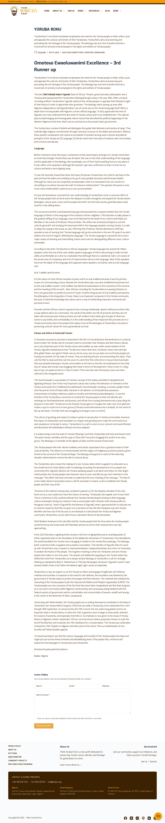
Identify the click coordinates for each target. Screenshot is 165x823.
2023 (64, 53)
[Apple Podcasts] (143, 818)
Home (47, 11)
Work (80, 11)
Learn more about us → (71, 764)
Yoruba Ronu (99, 53)
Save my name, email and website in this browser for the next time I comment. (69, 718)
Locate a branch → (22, 2)
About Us (57, 11)
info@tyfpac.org (54, 782)
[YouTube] (149, 818)
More (115, 11)
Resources (94, 11)
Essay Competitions (75, 53)
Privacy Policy (14, 746)
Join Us (144, 761)
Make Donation (14, 757)
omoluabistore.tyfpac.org (51, 2)
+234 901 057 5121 (20, 782)
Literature (88, 53)
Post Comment (44, 725)
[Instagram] (137, 818)
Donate (153, 761)
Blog (107, 11)
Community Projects (17, 761)
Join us (71, 11)
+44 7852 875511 (37, 782)
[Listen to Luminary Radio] (158, 816)
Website (105, 686)
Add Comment (43, 695)
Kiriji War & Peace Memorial (20, 764)
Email (72, 686)
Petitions (12, 753)
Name (39, 686)
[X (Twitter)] (131, 818)
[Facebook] (125, 818)
